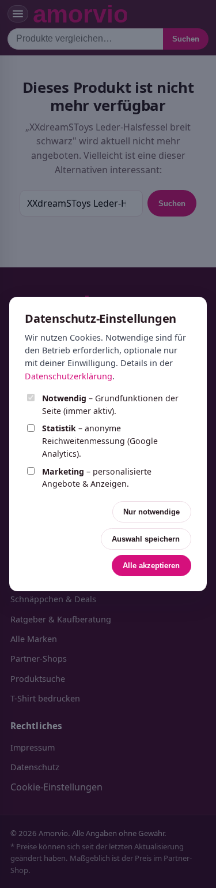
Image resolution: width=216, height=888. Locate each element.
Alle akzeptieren (151, 565)
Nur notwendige (151, 512)
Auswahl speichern (146, 539)
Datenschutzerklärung (68, 376)
